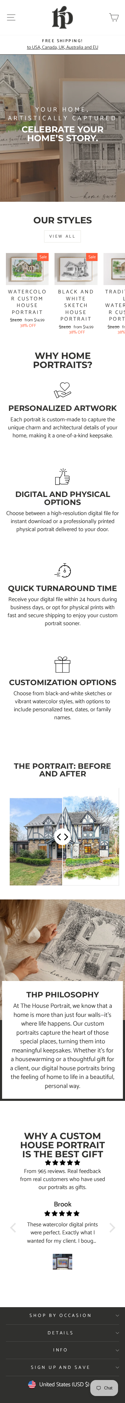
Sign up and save (61, 1367)
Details (61, 1333)
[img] (62, 1163)
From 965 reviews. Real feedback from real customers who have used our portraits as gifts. (62, 1179)
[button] (14, 1228)
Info (61, 1350)
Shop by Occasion (61, 1315)
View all (62, 236)
